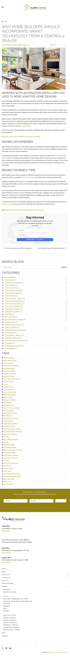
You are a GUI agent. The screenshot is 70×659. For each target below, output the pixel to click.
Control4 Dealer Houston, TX (21, 45)
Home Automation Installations (13, 431)
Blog (3, 633)
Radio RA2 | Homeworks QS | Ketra (15, 599)
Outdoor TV (7, 482)
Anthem (6, 611)
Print (5, 21)
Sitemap (57, 652)
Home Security (8, 363)
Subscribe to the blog (35, 239)
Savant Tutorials (10, 622)
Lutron (6, 384)
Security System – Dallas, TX (13, 335)
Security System (10, 333)
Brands (4, 586)
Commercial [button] (6, 577)
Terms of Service (50, 507)
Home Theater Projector (11, 439)
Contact (5, 636)
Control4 (25, 210)
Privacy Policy (40, 507)
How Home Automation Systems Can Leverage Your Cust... (20, 248)
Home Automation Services (12, 429)
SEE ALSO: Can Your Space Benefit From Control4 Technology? (21, 136)
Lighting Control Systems (12, 311)
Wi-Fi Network (8, 416)
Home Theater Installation (13, 306)
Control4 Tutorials (10, 625)
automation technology (29, 177)
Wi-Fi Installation (10, 348)
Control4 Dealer (6, 45)
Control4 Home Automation (13, 282)
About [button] (4, 571)
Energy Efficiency (9, 405)
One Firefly (50, 652)
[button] (3, 7)
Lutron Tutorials (10, 620)
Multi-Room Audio (10, 322)
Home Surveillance (9, 371)
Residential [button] (6, 574)
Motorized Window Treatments (14, 319)
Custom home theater (11, 288)
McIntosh (6, 603)
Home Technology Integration (14, 304)
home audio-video (9, 479)
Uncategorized (9, 343)
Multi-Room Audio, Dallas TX (13, 325)
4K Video (6, 437)
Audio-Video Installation (11, 455)
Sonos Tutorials (9, 617)
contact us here (6, 204)
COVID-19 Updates (10, 285)
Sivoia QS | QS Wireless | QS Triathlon (17, 601)
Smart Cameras (8, 421)
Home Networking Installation (14, 301)
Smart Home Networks (11, 413)
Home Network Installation (12, 474)
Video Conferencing (10, 392)
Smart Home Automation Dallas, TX (15, 340)
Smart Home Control (10, 360)
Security (6, 442)
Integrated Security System (13, 309)
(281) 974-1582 (6, 562)
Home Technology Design (11, 408)
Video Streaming (9, 389)
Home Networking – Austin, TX (14, 298)
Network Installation (10, 395)
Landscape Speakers (10, 447)
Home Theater (8, 484)
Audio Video (7, 471)
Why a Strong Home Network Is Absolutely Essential (50, 248)
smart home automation (13, 210)
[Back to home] (35, 7)
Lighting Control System (11, 418)
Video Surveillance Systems (13, 346)
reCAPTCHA (35, 505)
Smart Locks (7, 466)
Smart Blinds (7, 402)
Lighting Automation (10, 374)
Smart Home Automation (12, 338)
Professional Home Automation (14, 330)
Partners (6, 589)
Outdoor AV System (10, 327)
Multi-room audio (9, 376)
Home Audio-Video (9, 453)
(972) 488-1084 (6, 553)
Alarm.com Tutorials (11, 627)
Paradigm (6, 606)
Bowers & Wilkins (9, 592)
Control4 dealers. (26, 126)
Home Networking (10, 296)
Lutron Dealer (9, 314)
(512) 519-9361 (6, 531)
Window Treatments (10, 400)
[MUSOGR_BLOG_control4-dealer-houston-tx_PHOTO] (34, 69)
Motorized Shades (10, 317)
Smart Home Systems (10, 434)
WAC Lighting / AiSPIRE (11, 629)
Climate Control (8, 468)
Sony (5, 608)
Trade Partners (8, 583)
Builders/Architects (9, 426)
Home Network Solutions (12, 293)
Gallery (5, 580)
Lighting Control (8, 387)
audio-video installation (11, 424)
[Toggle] (66, 277)
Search (64, 267)
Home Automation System (13, 290)
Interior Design (8, 397)
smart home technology (36, 210)
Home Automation (9, 358)
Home (4, 568)
